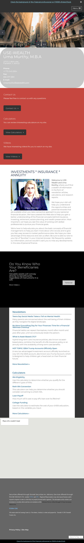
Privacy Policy (14, 530)
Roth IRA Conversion (21, 386)
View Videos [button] (12, 157)
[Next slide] (81, 32)
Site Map (25, 530)
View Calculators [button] (14, 132)
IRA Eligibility (18, 377)
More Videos (14, 285)
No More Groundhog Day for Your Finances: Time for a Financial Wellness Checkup (40, 326)
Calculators (18, 372)
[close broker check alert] (81, 2)
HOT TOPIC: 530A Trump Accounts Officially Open (34, 348)
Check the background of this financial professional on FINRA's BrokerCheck (41, 2)
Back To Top (75, 537)
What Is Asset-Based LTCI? (24, 337)
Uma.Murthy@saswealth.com (16, 83)
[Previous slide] (2, 32)
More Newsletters (21, 364)
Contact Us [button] (11, 108)
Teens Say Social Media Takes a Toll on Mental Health (36, 316)
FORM (11, 508)
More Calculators (20, 413)
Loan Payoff (17, 396)
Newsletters (19, 312)
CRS (16, 508)
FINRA (31, 497)
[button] (77, 8)
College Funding (19, 403)
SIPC (37, 497)
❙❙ (44, 44)
